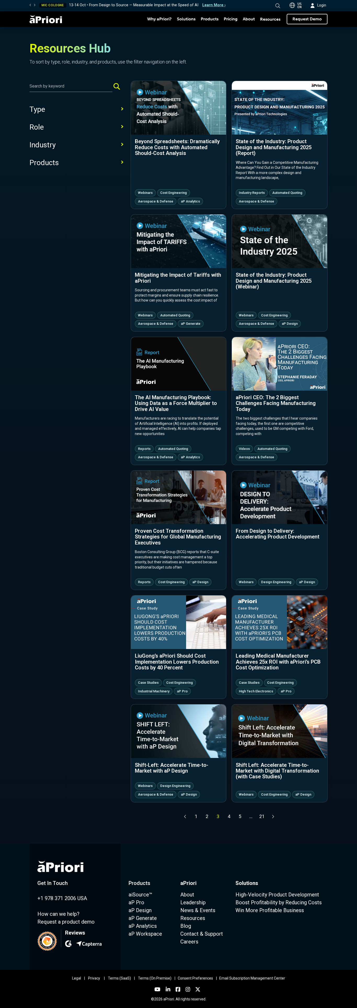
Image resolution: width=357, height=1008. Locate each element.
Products (209, 18)
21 (261, 816)
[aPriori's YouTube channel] (157, 989)
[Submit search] (118, 86)
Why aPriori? (159, 18)
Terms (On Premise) (154, 978)
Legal (76, 978)
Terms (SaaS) (119, 978)
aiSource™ (140, 894)
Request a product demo (66, 922)
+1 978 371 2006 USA (62, 898)
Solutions (186, 18)
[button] (278, 6)
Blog (185, 926)
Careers (189, 942)
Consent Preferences (195, 978)
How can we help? (58, 914)
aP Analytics (143, 926)
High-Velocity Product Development (277, 894)
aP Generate (143, 918)
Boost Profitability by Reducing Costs (278, 902)
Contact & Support (201, 934)
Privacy (94, 978)
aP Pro (136, 902)
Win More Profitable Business (269, 910)
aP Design (140, 910)
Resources (270, 19)
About (249, 18)
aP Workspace (145, 934)
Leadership (193, 902)
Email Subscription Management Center (252, 978)
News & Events (197, 910)
